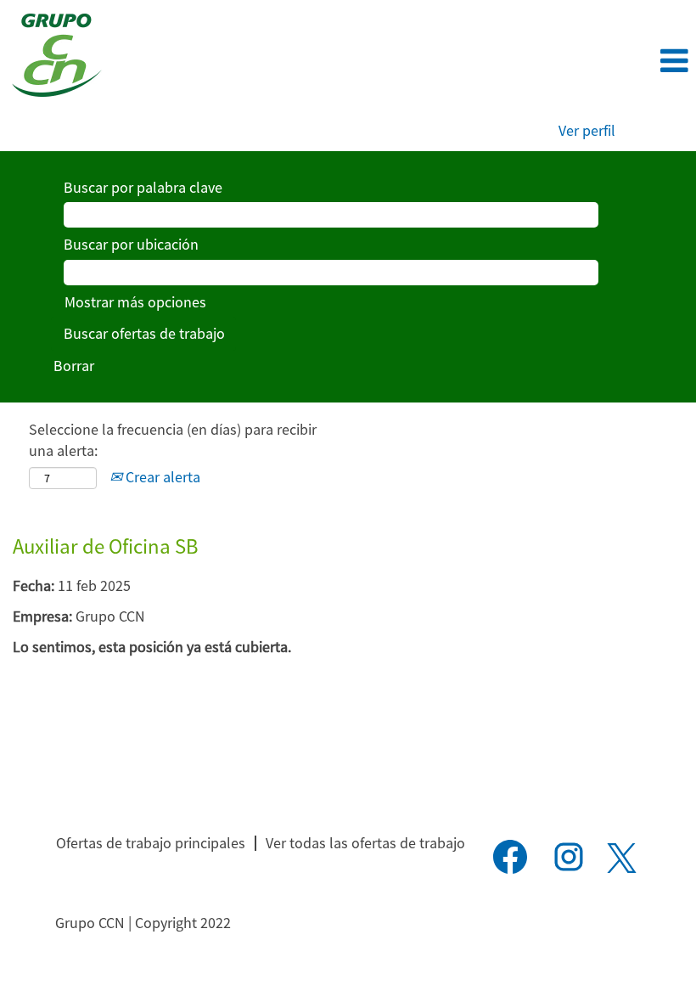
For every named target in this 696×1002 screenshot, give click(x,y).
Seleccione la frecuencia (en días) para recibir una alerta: (173, 440)
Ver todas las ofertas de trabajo (365, 843)
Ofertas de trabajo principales (150, 843)
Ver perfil (586, 130)
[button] (580, 62)
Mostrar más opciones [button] (135, 302)
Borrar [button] (73, 365)
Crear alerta (161, 477)
